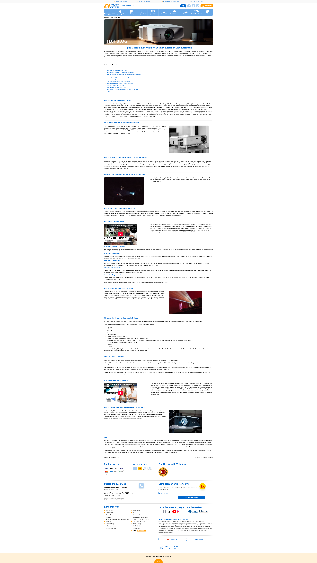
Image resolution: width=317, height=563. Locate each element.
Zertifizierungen (137, 524)
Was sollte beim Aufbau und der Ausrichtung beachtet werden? (124, 74)
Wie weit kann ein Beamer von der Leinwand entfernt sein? (123, 76)
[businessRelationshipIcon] (189, 5)
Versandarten (110, 515)
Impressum (136, 510)
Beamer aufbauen (115, 17)
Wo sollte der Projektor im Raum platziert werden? (120, 72)
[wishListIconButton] (197, 5)
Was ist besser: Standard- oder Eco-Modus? (118, 81)
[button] (188, 6)
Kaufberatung (110, 524)
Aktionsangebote (111, 526)
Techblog (106, 17)
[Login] (193, 5)
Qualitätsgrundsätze (139, 521)
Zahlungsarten (110, 513)
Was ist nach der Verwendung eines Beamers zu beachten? (123, 89)
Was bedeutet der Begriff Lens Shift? (117, 87)
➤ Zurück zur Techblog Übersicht (204, 457)
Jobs (139, 530)
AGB (134, 513)
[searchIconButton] (183, 5)
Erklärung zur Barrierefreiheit (141, 519)
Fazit (108, 91)
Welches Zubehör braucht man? (115, 85)
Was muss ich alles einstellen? (115, 80)
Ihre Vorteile (109, 510)
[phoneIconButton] (141, 485)
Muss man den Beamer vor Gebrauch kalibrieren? (120, 83)
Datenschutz (136, 515)
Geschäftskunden (111, 528)
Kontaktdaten (137, 526)
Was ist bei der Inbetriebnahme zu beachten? (119, 78)
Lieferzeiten (109, 517)
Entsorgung (136, 528)
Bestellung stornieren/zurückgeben (117, 519)
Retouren (108, 521)
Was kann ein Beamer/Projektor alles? (117, 70)
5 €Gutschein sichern (191, 498)
